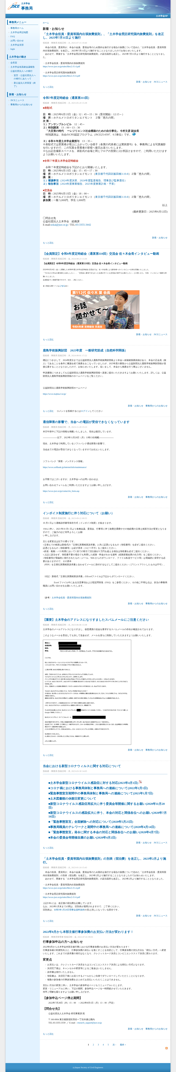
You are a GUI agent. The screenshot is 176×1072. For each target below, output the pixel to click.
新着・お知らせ (144, 82)
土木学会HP (162, 16)
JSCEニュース (17, 100)
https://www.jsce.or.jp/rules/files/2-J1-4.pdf (61, 66)
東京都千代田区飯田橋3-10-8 (111, 173)
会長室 (13, 62)
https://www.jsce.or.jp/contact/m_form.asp (61, 491)
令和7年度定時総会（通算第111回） (67, 97)
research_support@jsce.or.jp (89, 1023)
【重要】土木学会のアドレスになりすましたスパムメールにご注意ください (96, 619)
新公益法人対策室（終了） (25, 84)
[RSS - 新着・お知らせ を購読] (166, 1048)
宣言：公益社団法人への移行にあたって (25, 77)
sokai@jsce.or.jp (59, 224)
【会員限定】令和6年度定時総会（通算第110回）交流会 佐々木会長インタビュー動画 (101, 253)
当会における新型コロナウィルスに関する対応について (82, 766)
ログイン (85, 411)
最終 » (123, 1044)
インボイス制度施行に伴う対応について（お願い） (78, 513)
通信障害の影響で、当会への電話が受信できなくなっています (86, 422)
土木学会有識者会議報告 (22, 67)
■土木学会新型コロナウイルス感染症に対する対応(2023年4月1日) (93, 783)
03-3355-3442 (83, 224)
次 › (114, 1044)
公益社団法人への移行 (21, 71)
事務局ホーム (17, 28)
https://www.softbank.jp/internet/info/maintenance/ (65, 467)
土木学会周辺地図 (19, 32)
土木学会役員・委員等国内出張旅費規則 (71, 597)
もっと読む (48, 87)
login (12, 49)
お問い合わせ (17, 40)
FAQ (12, 36)
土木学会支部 (17, 45)
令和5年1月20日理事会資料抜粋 (69, 910)
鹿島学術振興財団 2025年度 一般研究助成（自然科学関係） (85, 350)
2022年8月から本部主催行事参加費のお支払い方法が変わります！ (88, 932)
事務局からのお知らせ (21, 104)
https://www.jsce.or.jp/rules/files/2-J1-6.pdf (61, 76)
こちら (62, 286)
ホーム (46, 23)
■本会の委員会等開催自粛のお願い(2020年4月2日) (82, 837)
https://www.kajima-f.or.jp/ (54, 394)
